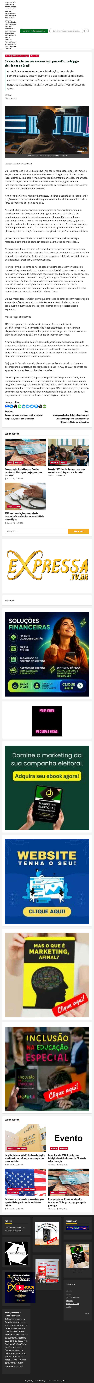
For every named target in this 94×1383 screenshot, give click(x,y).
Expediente (69, 1300)
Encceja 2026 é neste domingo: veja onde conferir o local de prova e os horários (66, 470)
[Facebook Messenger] (36, 406)
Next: (71, 417)
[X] (40, 406)
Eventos (54, 1148)
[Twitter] (28, 406)
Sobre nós (69, 1291)
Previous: (24, 415)
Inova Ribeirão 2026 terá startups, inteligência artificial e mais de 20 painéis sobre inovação (67, 1158)
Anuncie (68, 1294)
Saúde (10, 507)
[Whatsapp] (19, 406)
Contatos (68, 1307)
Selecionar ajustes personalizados (66, 31)
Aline (9, 95)
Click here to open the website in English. (15, 1229)
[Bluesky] (11, 406)
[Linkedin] (23, 406)
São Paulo (63, 1148)
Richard (9, 479)
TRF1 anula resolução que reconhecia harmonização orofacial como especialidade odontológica (24, 516)
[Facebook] (7, 406)
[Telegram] (32, 406)
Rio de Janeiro (21, 1148)
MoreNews (57, 1381)
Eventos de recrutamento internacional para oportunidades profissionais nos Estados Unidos (24, 1202)
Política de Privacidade (72, 1297)
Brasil (8, 56)
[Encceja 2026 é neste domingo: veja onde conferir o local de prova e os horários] (68, 452)
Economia (18, 462)
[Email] (44, 406)
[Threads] (15, 406)
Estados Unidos (29, 1189)
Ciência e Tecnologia (20, 56)
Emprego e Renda (14, 1189)
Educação (34, 56)
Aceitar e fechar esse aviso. (34, 31)
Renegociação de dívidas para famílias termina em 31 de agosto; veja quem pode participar (23, 472)
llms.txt (87, 1313)
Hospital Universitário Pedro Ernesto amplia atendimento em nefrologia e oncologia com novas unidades (25, 1158)
